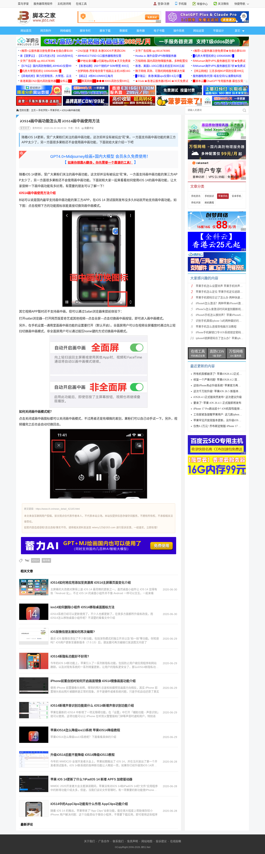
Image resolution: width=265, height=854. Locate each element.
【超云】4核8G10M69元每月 (95, 75)
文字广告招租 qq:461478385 (152, 50)
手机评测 (195, 202)
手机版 (182, 3)
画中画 (46, 560)
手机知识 (209, 196)
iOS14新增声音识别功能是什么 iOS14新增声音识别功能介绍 (92, 705)
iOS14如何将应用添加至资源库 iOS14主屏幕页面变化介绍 (90, 582)
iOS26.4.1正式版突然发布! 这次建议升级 (217, 397)
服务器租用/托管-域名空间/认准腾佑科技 (217, 75)
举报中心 (202, 3)
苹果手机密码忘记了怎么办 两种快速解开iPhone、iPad (228, 297)
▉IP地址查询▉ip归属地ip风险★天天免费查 (104, 60)
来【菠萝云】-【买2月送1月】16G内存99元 (46, 55)
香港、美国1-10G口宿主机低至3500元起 (159, 65)
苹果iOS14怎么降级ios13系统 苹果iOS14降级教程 (85, 730)
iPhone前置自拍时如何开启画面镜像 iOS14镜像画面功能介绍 (93, 681)
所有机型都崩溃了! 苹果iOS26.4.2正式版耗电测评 (223, 373)
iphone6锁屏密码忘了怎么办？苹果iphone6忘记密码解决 (229, 338)
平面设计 (218, 30)
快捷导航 (240, 3)
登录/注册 (163, 3)
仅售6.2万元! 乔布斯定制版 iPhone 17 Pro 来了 (221, 426)
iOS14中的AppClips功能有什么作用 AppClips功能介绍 (89, 804)
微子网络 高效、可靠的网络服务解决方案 (160, 70)
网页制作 (45, 30)
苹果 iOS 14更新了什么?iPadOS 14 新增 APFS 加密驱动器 (91, 779)
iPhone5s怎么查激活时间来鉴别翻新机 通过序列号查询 (228, 309)
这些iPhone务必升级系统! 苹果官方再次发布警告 (222, 385)
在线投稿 (175, 841)
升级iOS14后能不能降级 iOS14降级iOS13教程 (82, 754)
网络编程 (65, 30)
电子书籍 (159, 30)
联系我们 (118, 841)
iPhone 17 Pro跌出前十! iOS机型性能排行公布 (220, 408)
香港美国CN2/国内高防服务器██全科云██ (46, 80)
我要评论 (89, 128)
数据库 (124, 30)
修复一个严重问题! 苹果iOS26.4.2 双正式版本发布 (223, 379)
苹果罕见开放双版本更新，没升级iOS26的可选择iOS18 (226, 420)
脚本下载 (105, 30)
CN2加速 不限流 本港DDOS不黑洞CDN (101, 50)
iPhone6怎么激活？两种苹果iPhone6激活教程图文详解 (228, 303)
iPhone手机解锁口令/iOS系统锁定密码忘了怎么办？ (226, 332)
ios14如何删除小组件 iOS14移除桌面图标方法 (82, 607)
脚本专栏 (85, 30)
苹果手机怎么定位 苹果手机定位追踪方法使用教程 (226, 291)
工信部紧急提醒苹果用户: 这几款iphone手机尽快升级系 (226, 414)
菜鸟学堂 (23, 3)
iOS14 (35, 560)
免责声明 (132, 841)
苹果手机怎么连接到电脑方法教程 (216, 326)
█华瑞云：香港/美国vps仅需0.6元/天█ (158, 75)
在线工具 (81, 3)
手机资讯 (195, 196)
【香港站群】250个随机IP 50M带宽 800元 (103, 65)
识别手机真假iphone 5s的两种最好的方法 (220, 320)
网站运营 (198, 30)
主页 (33, 110)
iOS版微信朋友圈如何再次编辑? (72, 631)
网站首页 (26, 30)
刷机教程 (209, 202)
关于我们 (89, 841)
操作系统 (178, 30)
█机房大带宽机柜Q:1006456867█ (213, 55)
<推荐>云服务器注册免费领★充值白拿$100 (46, 50)
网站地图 (146, 841)
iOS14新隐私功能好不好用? (69, 656)
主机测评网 (64, 3)
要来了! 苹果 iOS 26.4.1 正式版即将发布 (217, 402)
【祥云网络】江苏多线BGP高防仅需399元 (218, 70)
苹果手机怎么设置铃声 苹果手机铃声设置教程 (223, 285)
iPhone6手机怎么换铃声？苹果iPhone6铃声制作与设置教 (229, 315)
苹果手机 (54, 110)
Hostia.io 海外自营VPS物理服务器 (155, 55)
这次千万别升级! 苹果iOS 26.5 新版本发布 (218, 391)
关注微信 (223, 3)
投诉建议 (161, 841)
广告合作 (103, 841)
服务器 (141, 30)
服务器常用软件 (43, 3)
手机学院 (43, 110)
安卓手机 (236, 196)
